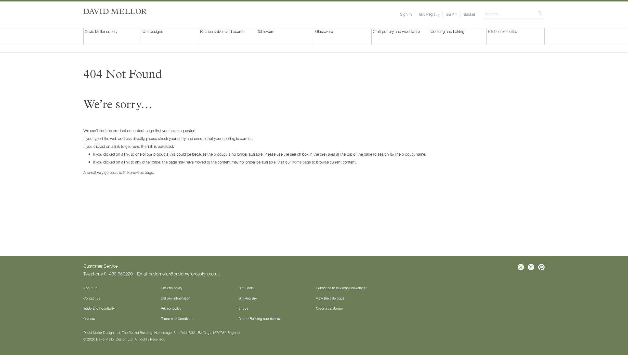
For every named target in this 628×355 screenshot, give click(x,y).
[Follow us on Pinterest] (541, 267)
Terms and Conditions (177, 318)
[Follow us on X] (521, 267)
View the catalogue (330, 298)
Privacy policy (171, 308)
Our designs (153, 31)
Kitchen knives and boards (222, 31)
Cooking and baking (447, 31)
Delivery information (176, 298)
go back (111, 172)
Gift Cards (246, 287)
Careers (89, 318)
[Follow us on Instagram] (531, 267)
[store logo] (115, 11)
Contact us (91, 298)
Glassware (324, 31)
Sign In (406, 14)
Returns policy (172, 287)
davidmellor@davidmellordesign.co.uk (184, 273)
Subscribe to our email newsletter (341, 287)
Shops (243, 308)
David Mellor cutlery (101, 31)
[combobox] (514, 13)
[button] (451, 14)
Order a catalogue (329, 308)
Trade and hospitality (99, 308)
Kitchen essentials (503, 31)
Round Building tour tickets (259, 318)
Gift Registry (429, 14)
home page (301, 162)
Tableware (266, 31)
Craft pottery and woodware (396, 31)
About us (90, 287)
